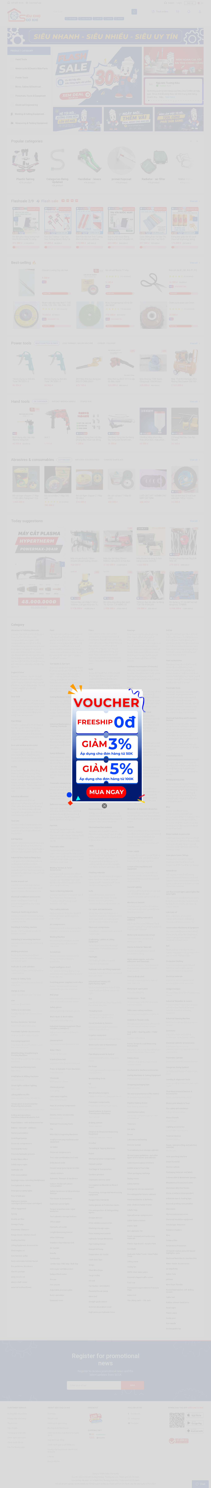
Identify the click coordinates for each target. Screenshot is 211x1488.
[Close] (104, 806)
